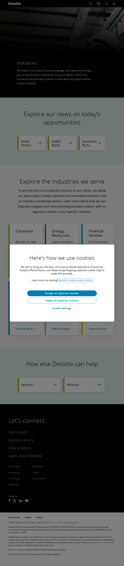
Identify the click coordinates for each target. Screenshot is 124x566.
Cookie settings (62, 308)
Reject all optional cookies (62, 300)
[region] (62, 283)
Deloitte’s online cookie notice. (75, 280)
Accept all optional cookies (62, 293)
